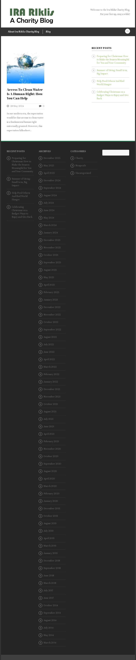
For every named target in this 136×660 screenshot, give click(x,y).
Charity (79, 158)
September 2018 (52, 568)
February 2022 (51, 374)
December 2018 (52, 560)
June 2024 (49, 210)
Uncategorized (83, 173)
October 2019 (51, 516)
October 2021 (51, 404)
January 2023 (51, 299)
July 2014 (48, 627)
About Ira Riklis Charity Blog (23, 31)
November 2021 (52, 396)
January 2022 (51, 381)
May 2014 (49, 635)
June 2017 (49, 598)
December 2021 (52, 389)
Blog (48, 31)
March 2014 (50, 642)
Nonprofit (80, 165)
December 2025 (52, 158)
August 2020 (50, 471)
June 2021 (49, 426)
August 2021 (50, 411)
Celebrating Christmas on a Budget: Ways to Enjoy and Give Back (113, 95)
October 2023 (51, 255)
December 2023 (52, 240)
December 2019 (52, 508)
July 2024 (49, 202)
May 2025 (49, 165)
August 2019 (50, 523)
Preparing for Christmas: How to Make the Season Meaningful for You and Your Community (113, 59)
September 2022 (52, 329)
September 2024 (52, 188)
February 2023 (51, 292)
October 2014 (51, 605)
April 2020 (49, 478)
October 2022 (51, 322)
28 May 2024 (17, 106)
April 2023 (49, 284)
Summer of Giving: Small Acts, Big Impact (21, 182)
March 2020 (50, 486)
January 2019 (51, 553)
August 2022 (50, 337)
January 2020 (51, 501)
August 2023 (50, 270)
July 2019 (48, 530)
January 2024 (51, 232)
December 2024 (52, 180)
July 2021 (48, 419)
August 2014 (50, 620)
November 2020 (52, 448)
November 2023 (52, 247)
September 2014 (52, 612)
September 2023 (52, 262)
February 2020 (51, 493)
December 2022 (52, 307)
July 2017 (48, 590)
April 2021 (49, 434)
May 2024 (49, 217)
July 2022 (49, 344)
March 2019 (50, 545)
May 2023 (49, 277)
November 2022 (52, 314)
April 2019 (49, 538)
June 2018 (49, 575)
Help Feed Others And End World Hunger (21, 196)
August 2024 (50, 195)
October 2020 (51, 456)
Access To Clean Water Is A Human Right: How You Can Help (25, 93)
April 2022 (49, 359)
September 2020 (52, 463)
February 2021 (51, 441)
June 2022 (49, 352)
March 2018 (50, 583)
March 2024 (50, 225)
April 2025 (49, 173)
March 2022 (50, 366)
